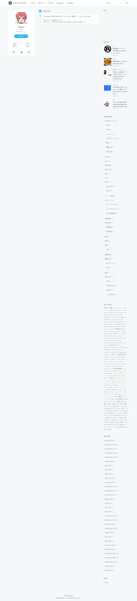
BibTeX (116, 315)
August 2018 (109, 461)
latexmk (116, 361)
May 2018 (108, 474)
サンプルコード (110, 380)
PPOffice (78, 598)
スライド (106, 382)
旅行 (106, 245)
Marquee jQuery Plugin (115, 331)
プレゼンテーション (110, 394)
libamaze (121, 361)
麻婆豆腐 (109, 429)
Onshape (75, 22)
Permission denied (108, 338)
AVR (107, 281)
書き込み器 (123, 401)
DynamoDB (106, 322)
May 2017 (108, 512)
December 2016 (110, 516)
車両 (125, 420)
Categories (60, 3)
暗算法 (119, 401)
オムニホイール (122, 375)
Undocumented (123, 352)
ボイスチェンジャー (120, 394)
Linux (107, 161)
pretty (116, 364)
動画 (124, 399)
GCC (114, 324)
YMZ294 (106, 357)
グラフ (115, 378)
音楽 (126, 427)
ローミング (108, 399)
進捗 (121, 422)
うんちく (109, 134)
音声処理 (109, 231)
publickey (124, 364)
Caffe (114, 317)
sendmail (118, 366)
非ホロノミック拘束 (113, 427)
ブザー (121, 392)
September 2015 (110, 562)
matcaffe (106, 364)
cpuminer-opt (112, 359)
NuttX (115, 333)
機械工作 (56, 20)
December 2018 (110, 453)
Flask (126, 322)
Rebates (117, 342)
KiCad (105, 326)
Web (107, 129)
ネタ (107, 387)
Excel (111, 322)
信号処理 (108, 223)
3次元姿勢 (110, 310)
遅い (125, 422)
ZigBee (122, 357)
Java (125, 324)
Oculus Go (124, 333)
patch (112, 364)
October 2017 (109, 495)
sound (122, 366)
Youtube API (118, 357)
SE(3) (124, 342)
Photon (114, 338)
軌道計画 (107, 422)
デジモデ (109, 385)
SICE (105, 345)
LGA (107, 329)
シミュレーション (118, 380)
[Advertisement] (116, 24)
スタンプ (124, 380)
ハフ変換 (110, 387)
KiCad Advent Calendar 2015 (114, 326)
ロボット (108, 200)
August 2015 (109, 566)
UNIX (117, 352)
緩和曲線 (121, 417)
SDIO (121, 342)
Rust (114, 46)
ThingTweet (112, 352)
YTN (109, 357)
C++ (111, 317)
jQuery (112, 361)
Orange (116, 336)
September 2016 (110, 528)
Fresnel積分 (109, 324)
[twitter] (21, 52)
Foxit (105, 324)
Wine (116, 354)
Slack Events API (118, 347)
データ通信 (114, 385)
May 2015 (108, 570)
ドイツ (119, 385)
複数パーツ (82, 22)
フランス (117, 392)
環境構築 (114, 403)
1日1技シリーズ (110, 121)
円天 (116, 399)
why (119, 371)
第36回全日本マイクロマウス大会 (115, 413)
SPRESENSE (110, 286)
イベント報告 (109, 196)
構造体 (105, 403)
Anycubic (124, 310)
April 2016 (108, 541)
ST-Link (119, 345)
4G (114, 310)
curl (117, 359)
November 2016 (110, 520)
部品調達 (108, 424)
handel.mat (123, 359)
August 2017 (109, 499)
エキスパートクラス (113, 375)
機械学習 (108, 255)
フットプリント (111, 392)
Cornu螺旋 (122, 317)
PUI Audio (121, 336)
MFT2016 (123, 329)
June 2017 (108, 507)
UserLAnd (106, 354)
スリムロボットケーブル (113, 382)
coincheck (106, 359)
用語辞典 (121, 403)
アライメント (115, 373)
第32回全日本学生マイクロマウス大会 (112, 408)
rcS (104, 366)
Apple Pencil (106, 312)
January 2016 (109, 549)
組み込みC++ (109, 418)
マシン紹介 (118, 396)
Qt (104, 340)
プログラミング (111, 138)
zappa (121, 371)
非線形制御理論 (121, 427)
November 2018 (110, 457)
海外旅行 (109, 403)
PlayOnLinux (120, 338)
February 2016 (110, 545)
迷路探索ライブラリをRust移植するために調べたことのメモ (119, 51)
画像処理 (109, 227)
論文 (118, 420)
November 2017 (110, 491)
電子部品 (117, 424)
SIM (107, 345)
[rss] (29, 52)
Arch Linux (113, 312)
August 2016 (109, 533)
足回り (121, 420)
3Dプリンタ (122, 70)
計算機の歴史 (114, 420)
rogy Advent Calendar (111, 366)
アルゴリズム (122, 373)
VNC (110, 354)
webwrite (115, 371)
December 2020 (110, 445)
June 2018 (108, 470)
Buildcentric (106, 317)
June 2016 (108, 537)
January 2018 (109, 482)
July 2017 (108, 503)
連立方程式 (117, 422)
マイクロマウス (111, 209)
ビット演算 (106, 389)
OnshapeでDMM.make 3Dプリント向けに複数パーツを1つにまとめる (67, 16)
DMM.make (63, 22)
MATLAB (115, 85)
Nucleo (105, 333)
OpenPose (111, 336)
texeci (124, 368)
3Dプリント (49, 22)
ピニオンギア (118, 389)
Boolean (55, 22)
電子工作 (109, 152)
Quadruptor (108, 340)
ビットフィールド (122, 387)
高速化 (105, 429)
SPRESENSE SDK (113, 345)
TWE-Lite (119, 349)
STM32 (108, 290)
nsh (109, 364)
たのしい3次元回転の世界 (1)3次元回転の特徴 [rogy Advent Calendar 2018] (120, 104)
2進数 (110, 308)
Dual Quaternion (119, 319)
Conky (117, 317)
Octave (119, 333)
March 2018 (109, 478)
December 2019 (110, 449)
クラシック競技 (108, 378)
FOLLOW (21, 36)
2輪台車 (106, 308)
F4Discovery (115, 322)
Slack (108, 191)
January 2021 (109, 440)
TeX (122, 349)
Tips (107, 125)
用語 (118, 403)
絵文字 (117, 417)
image (108, 361)
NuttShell (110, 333)
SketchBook (106, 347)
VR (106, 178)
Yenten (112, 357)
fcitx (119, 359)
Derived (69, 22)
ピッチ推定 (112, 389)
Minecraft (108, 169)
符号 (109, 406)
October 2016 (109, 524)
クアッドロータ (111, 204)
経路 (114, 417)
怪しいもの (108, 401)
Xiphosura (122, 354)
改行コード (113, 401)
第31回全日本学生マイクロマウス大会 (119, 406)
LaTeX (107, 157)
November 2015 (110, 558)
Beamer (112, 315)
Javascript (109, 186)
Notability (123, 331)
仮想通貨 (108, 219)
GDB (116, 324)
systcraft (111, 368)
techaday (70, 3)
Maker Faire (106, 331)
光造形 (112, 399)
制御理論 (120, 399)
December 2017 (110, 487)
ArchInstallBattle (120, 312)
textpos (105, 371)
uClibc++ (110, 371)
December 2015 (110, 553)
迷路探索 (112, 422)
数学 (114, 100)
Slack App (112, 347)
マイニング (110, 396)
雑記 (106, 273)
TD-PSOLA (114, 349)
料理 (114, 59)
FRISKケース (121, 322)
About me (41, 3)
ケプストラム (120, 378)
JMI (122, 324)
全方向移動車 (110, 213)
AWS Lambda (118, 310)
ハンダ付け (115, 387)
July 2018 (108, 466)
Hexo (119, 324)
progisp (119, 364)
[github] (14, 52)
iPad (105, 361)
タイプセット (122, 382)
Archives (50, 3)
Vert (113, 354)
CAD (60, 20)
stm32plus (111, 294)
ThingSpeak (106, 352)
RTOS (113, 340)
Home (33, 3)
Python (124, 338)
